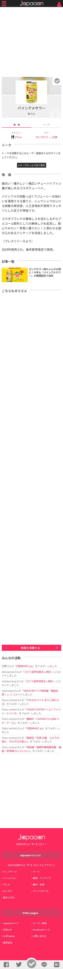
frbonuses (8, 690)
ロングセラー (43, 137)
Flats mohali (9, 700)
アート (36, 871)
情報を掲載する (30, 648)
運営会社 (7, 942)
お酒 (54, 137)
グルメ (18, 137)
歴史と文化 (9, 897)
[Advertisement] (31, 41)
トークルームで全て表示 (32, 165)
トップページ (10, 871)
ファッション (10, 878)
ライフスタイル (41, 891)
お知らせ (7, 929)
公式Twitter (9, 936)
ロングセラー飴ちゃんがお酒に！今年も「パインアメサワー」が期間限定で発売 (45, 272)
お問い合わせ (40, 936)
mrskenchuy (9, 681)
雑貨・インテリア (42, 878)
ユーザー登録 (40, 923)
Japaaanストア (11, 923)
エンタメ (7, 891)
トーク (46, 124)
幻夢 (4, 666)
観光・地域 (38, 884)
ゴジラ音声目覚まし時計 (37, 672)
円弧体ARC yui (24, 666)
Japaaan (31, 3)
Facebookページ (41, 929)
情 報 (16, 124)
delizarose (8, 672)
